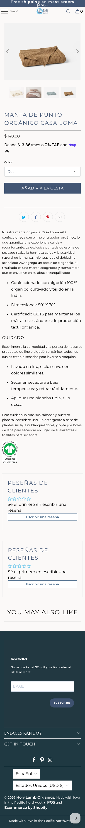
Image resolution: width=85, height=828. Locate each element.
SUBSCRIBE (62, 702)
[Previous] (7, 51)
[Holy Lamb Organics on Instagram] (50, 760)
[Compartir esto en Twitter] (24, 217)
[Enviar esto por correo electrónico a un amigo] (60, 217)
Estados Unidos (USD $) (40, 785)
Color (8, 162)
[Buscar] (68, 11)
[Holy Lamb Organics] (42, 11)
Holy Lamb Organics (35, 797)
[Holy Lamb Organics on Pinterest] (42, 760)
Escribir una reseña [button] (42, 517)
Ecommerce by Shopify (25, 807)
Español (24, 773)
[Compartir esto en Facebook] (36, 217)
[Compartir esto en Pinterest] (48, 217)
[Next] (77, 51)
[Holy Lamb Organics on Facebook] (34, 760)
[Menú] (2, 11)
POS (51, 802)
